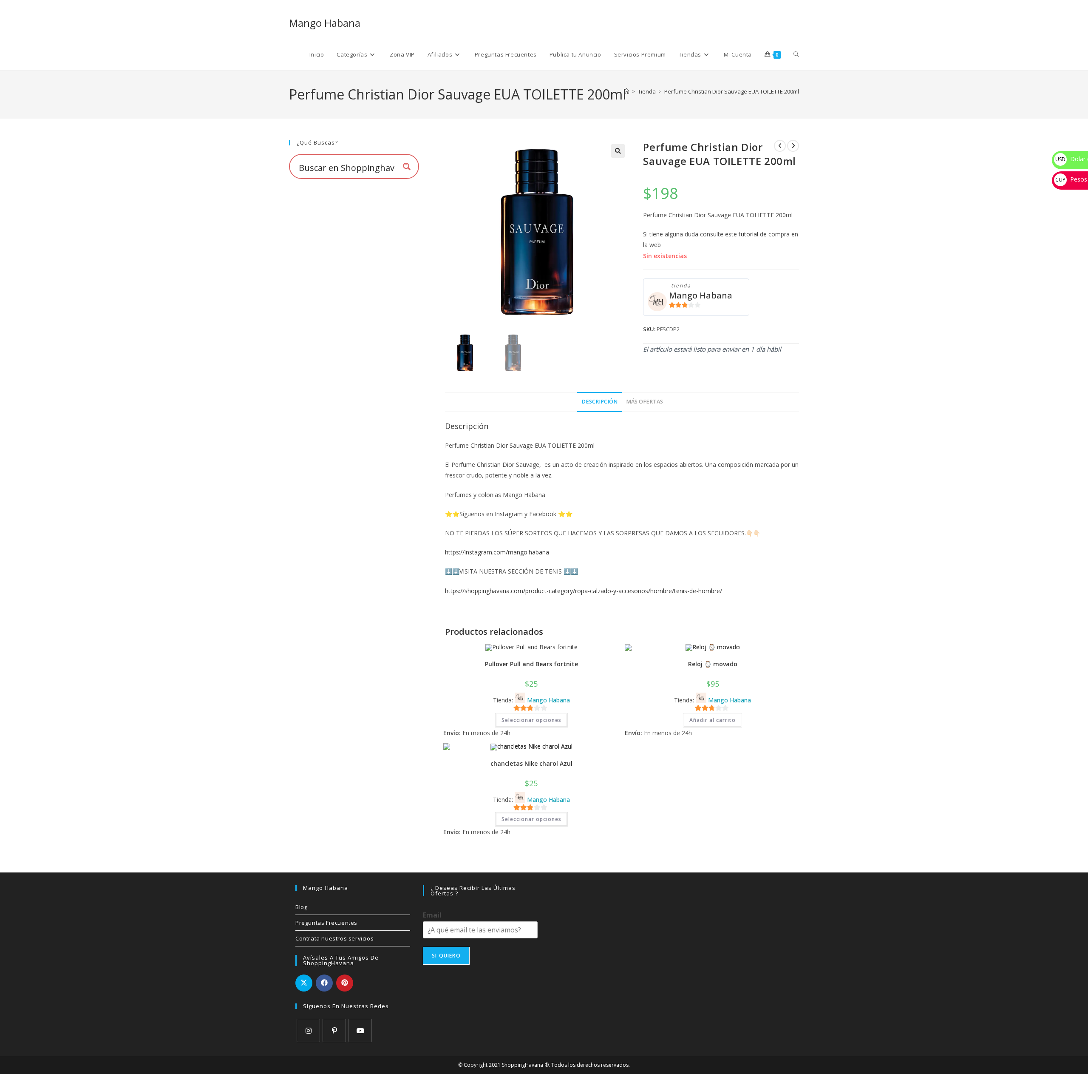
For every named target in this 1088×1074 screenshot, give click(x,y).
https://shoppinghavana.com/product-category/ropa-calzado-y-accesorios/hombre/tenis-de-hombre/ (583, 591)
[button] (618, 151)
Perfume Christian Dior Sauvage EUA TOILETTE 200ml (731, 91)
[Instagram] (308, 1030)
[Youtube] (360, 1030)
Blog (301, 907)
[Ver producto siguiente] (793, 146)
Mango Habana (324, 23)
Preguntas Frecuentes (326, 922)
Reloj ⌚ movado (712, 664)
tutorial (748, 234)
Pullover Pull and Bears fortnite (531, 664)
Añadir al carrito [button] (712, 720)
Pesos (1071, 179)
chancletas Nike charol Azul (531, 763)
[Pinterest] (334, 1030)
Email (432, 915)
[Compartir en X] (303, 983)
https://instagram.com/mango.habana (497, 552)
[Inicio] (626, 91)
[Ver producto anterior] (780, 146)
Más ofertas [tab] (644, 401)
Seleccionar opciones (531, 720)
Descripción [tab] (599, 401)
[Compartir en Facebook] (324, 983)
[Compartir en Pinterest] (344, 983)
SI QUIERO (446, 955)
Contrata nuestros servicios (334, 938)
